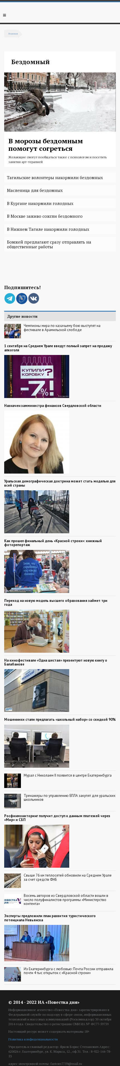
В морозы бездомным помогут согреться (45, 144)
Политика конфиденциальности (33, 1039)
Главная (13, 33)
